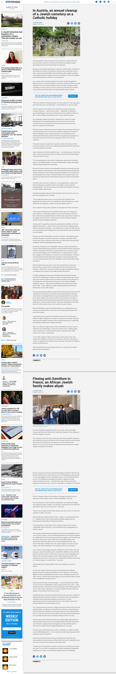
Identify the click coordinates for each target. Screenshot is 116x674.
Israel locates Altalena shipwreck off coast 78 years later (11, 483)
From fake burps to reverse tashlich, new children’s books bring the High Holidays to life (11, 596)
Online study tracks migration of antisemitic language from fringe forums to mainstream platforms (11, 446)
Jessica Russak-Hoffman (7, 138)
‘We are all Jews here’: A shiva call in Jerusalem (9, 323)
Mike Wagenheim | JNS (6, 414)
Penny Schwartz (12, 602)
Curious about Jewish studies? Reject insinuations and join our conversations (11, 364)
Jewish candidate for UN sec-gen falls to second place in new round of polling (11, 410)
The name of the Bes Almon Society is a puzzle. (11, 205)
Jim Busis (4, 569)
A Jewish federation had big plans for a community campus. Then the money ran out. (11, 35)
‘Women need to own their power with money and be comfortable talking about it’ (11, 239)
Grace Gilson (5, 40)
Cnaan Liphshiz (38, 22)
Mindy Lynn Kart (13, 657)
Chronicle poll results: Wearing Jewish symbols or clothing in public (8, 280)
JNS (3, 451)
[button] (114, 2)
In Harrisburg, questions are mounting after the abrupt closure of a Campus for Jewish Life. (11, 44)
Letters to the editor (11, 340)
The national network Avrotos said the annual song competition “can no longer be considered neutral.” (11, 531)
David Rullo (4, 104)
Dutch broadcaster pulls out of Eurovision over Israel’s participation (11, 524)
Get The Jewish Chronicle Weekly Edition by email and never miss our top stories (48, 96)
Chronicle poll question (11, 275)
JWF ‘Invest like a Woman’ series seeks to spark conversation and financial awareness (10, 232)
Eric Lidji (12, 202)
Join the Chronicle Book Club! (10, 263)
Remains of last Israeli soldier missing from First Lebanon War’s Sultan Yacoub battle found (9, 497)
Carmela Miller (13, 648)
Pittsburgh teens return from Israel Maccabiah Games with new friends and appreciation (11, 171)
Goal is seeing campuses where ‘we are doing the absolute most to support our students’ (10, 77)
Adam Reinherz (5, 73)
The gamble (5, 306)
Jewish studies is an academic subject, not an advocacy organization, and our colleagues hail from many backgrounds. (11, 371)
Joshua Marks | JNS (6, 487)
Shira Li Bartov (5, 527)
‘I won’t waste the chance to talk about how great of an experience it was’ (11, 177)
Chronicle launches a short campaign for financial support (11, 565)
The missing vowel (12, 200)
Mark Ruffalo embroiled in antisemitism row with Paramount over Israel (10, 539)
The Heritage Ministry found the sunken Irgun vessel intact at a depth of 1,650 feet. (11, 490)
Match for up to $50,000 (6, 571)
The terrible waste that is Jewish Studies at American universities (9, 384)
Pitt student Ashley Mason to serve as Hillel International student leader (11, 69)
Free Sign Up (73, 96)
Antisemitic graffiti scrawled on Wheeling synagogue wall (11, 101)
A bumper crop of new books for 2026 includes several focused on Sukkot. (12, 605)
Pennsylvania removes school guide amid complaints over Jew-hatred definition (11, 133)
